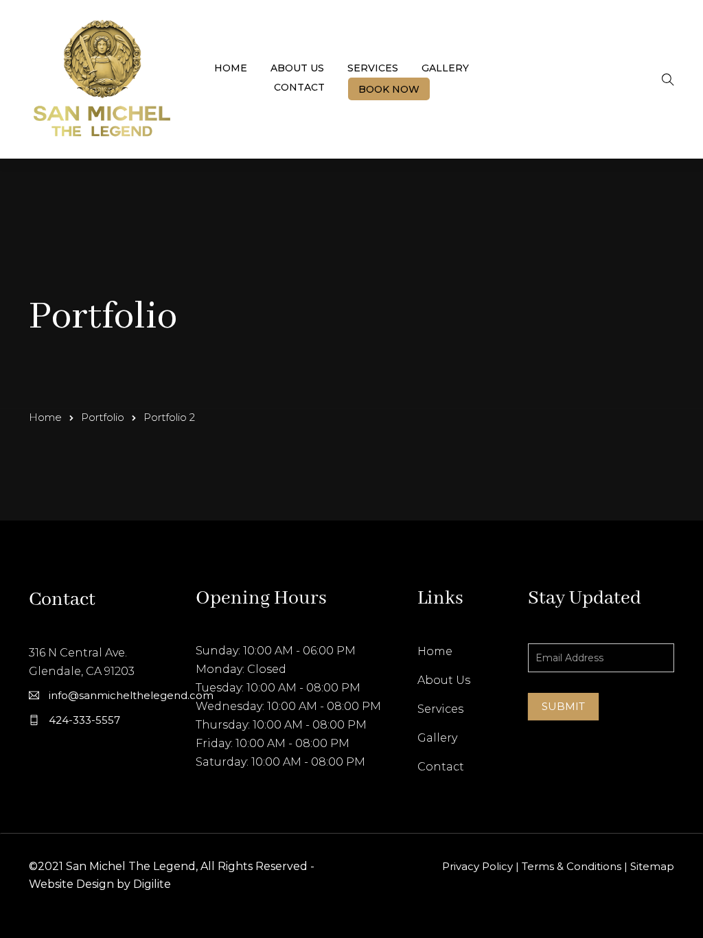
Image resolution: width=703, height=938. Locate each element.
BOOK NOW (388, 89)
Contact (299, 87)
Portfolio (102, 417)
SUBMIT (563, 706)
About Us (297, 68)
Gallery (445, 68)
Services (372, 68)
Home (230, 68)
